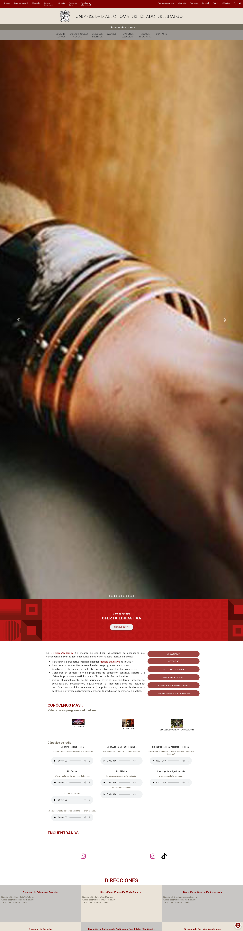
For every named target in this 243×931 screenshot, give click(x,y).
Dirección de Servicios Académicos (202, 929)
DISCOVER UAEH (122, 627)
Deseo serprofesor (97, 35)
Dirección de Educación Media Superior (121, 892)
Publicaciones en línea (166, 3)
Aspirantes (194, 3)
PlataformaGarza (73, 4)
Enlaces (7, 3)
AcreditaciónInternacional (86, 4)
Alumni (215, 3)
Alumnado (182, 3)
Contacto (161, 34)
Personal (205, 3)
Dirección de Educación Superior (40, 892)
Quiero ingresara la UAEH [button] (79, 35)
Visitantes (226, 3)
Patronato (61, 3)
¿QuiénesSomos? (61, 35)
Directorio (36, 3)
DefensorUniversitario (48, 4)
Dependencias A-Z (21, 3)
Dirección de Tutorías (40, 929)
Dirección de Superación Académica (202, 892)
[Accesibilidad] (238, 925)
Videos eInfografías (145, 35)
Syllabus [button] (111, 34)
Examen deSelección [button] (128, 35)
